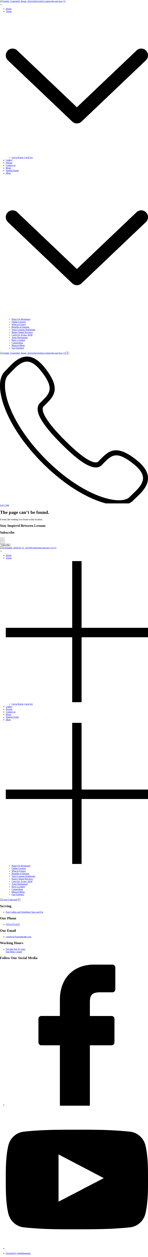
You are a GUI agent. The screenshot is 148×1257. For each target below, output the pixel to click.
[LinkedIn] (77, 1248)
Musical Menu (18, 345)
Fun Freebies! (18, 348)
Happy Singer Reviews (22, 332)
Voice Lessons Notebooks (23, 329)
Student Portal (12, 170)
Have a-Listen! (18, 340)
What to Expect (19, 324)
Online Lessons (19, 322)
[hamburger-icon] (1, 4)
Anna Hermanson (20, 337)
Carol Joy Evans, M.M (22, 335)
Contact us (10, 165)
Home (8, 9)
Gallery (9, 160)
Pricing (9, 162)
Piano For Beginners (21, 319)
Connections (17, 343)
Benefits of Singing (20, 327)
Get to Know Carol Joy (22, 157)
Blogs (8, 168)
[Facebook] (77, 1105)
